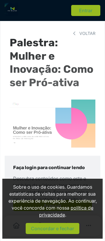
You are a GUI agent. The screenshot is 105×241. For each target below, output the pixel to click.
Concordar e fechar (52, 228)
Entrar (85, 10)
